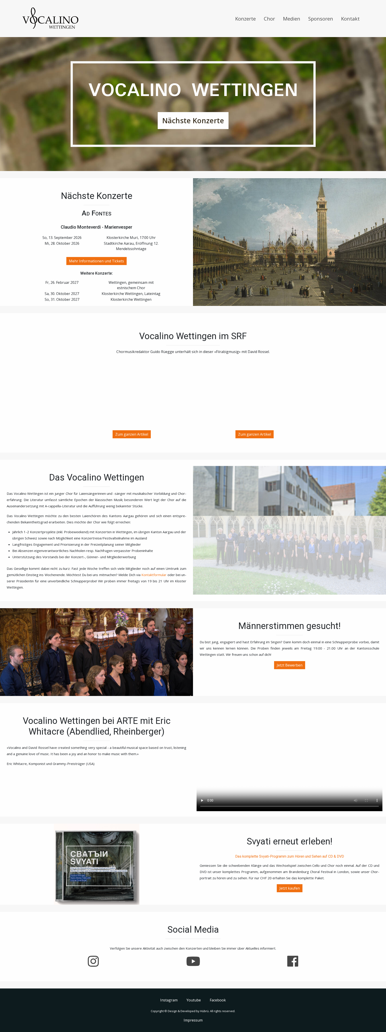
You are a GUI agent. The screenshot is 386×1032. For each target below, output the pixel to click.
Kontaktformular (153, 574)
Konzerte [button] (245, 18)
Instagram (169, 1000)
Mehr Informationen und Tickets (96, 261)
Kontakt (350, 18)
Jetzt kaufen (289, 888)
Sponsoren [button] (320, 18)
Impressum (193, 1020)
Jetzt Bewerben (289, 665)
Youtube (194, 1000)
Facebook (218, 1000)
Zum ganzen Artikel (131, 434)
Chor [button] (269, 18)
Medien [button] (291, 18)
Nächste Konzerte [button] (193, 120)
